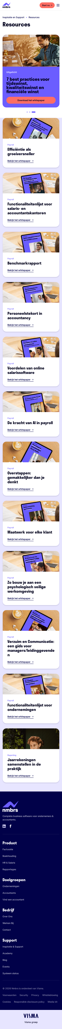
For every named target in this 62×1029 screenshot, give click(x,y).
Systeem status (11, 973)
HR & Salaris (9, 862)
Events (6, 966)
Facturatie (8, 849)
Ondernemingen (11, 886)
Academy (8, 953)
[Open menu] (58, 5)
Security (24, 995)
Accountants (9, 892)
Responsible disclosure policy (29, 1001)
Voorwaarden (9, 995)
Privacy (35, 995)
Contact (7, 929)
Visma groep (31, 1022)
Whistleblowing (50, 995)
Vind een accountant (13, 899)
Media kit (52, 1001)
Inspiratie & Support (13, 946)
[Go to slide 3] (33, 112)
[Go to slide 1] (27, 112)
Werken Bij (8, 923)
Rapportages (9, 869)
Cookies (7, 1001)
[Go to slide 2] (29, 112)
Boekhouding (9, 856)
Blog (5, 960)
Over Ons (7, 916)
